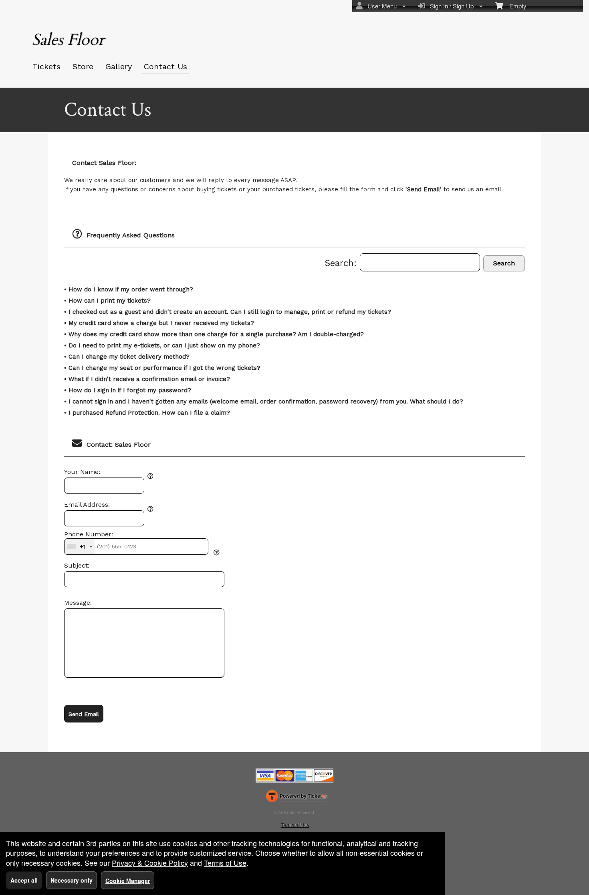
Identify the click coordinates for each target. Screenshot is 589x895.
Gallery (118, 66)
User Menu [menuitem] (380, 6)
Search (504, 263)
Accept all (24, 880)
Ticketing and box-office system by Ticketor (296, 797)
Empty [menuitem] (514, 6)
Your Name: (82, 472)
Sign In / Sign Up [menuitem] (450, 6)
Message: (78, 602)
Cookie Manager (127, 881)
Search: (342, 263)
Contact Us (165, 66)
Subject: (76, 565)
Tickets (46, 66)
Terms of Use (294, 824)
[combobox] (80, 546)
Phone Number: (88, 534)
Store (83, 66)
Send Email (84, 714)
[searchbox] (420, 262)
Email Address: (87, 505)
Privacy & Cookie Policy (150, 862)
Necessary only (71, 880)
